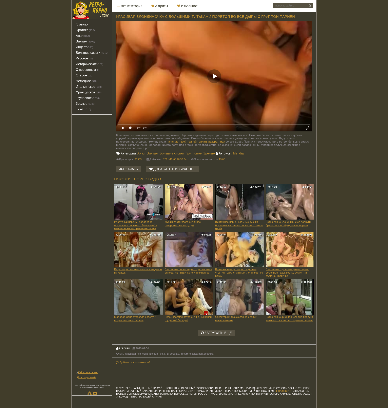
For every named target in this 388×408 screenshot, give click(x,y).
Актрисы (161, 6)
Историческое (89, 64)
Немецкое (86, 81)
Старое (84, 75)
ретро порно (283, 391)
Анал (141, 153)
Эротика (85, 30)
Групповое (194, 153)
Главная (82, 24)
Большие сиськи (172, 153)
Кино (83, 109)
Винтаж (152, 153)
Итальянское (89, 86)
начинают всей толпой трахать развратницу (196, 141)
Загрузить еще (218, 333)
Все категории (131, 6)
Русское (85, 58)
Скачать (130, 169)
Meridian (239, 153)
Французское (88, 92)
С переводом (87, 69)
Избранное (189, 6)
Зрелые (209, 153)
